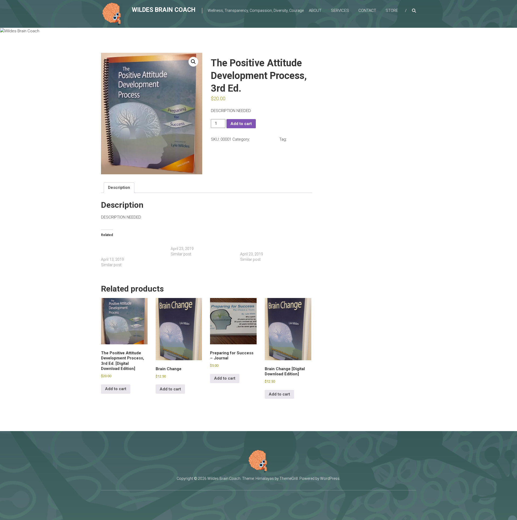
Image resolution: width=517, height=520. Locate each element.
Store (392, 10)
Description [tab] (119, 187)
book (292, 139)
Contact (367, 10)
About (315, 10)
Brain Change (182, 243)
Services (340, 10)
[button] (193, 62)
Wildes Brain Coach (163, 9)
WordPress (330, 478)
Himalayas (265, 478)
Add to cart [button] (115, 388)
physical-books (264, 139)
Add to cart (241, 123)
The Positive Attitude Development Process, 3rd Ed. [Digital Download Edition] (130, 248)
